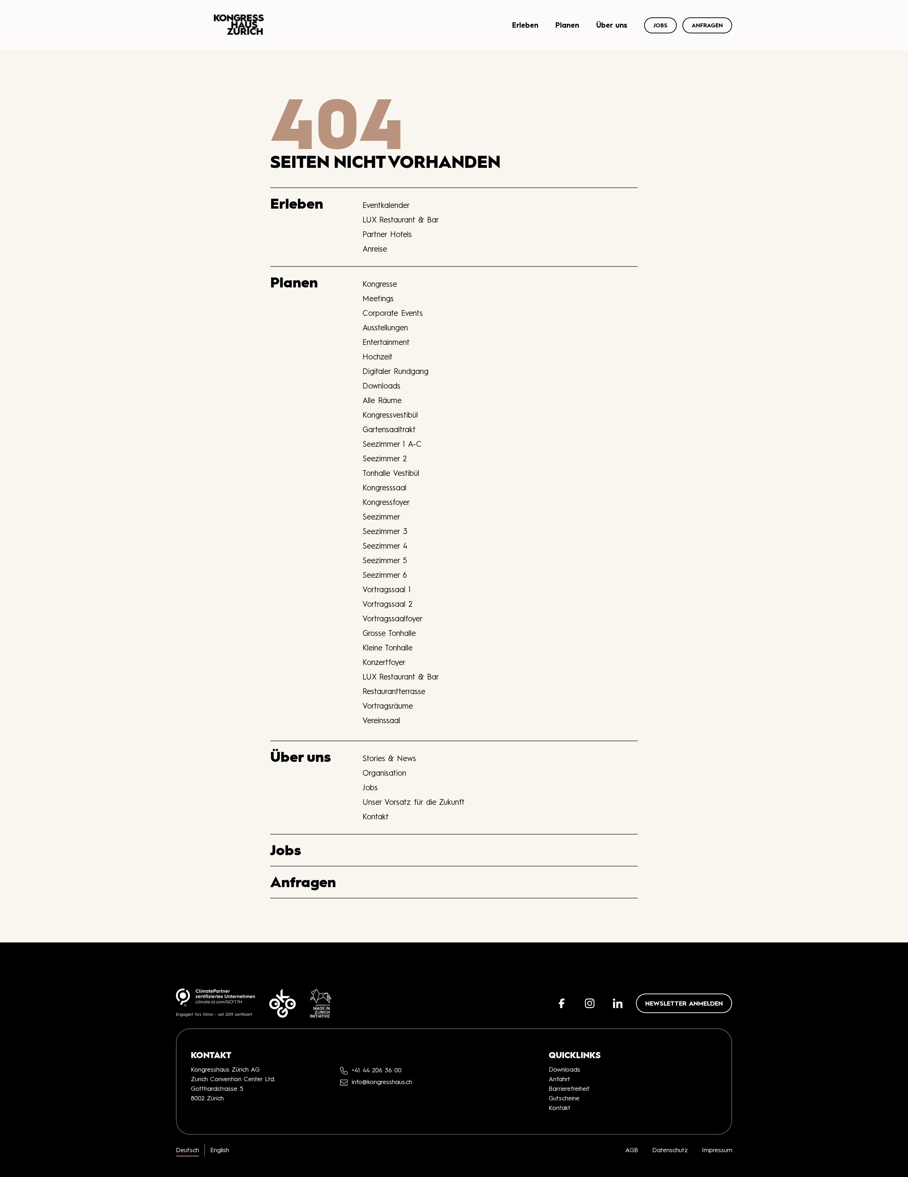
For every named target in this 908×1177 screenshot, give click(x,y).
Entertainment (386, 342)
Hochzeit (377, 357)
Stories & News (389, 758)
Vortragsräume (387, 706)
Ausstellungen (385, 327)
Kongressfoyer (386, 502)
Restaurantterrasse (393, 691)
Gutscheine (564, 1098)
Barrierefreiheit (569, 1088)
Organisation (384, 773)
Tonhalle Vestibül (390, 473)
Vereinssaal (381, 720)
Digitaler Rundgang (395, 371)
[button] (561, 1003)
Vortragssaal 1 (386, 589)
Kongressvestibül (390, 415)
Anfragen (707, 25)
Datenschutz (670, 1150)
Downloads (381, 386)
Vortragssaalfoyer (392, 618)
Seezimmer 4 (384, 546)
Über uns (611, 25)
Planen (567, 25)
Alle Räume (382, 400)
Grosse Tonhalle (389, 633)
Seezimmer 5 (384, 560)
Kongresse (379, 284)
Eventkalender (386, 205)
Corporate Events (392, 313)
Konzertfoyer (383, 662)
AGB (631, 1150)
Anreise (374, 249)
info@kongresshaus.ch (382, 1082)
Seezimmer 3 (385, 531)
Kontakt (375, 816)
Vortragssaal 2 (387, 604)
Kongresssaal (384, 487)
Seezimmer (381, 517)
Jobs (660, 25)
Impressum (717, 1150)
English (219, 1150)
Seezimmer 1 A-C (392, 444)
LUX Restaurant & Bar (400, 220)
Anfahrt (559, 1079)
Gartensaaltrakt (389, 429)
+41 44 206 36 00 (377, 1070)
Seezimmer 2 (384, 458)
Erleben (525, 25)
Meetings (378, 298)
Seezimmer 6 (384, 575)
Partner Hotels (387, 234)
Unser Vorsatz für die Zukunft (413, 802)
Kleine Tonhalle (387, 647)
